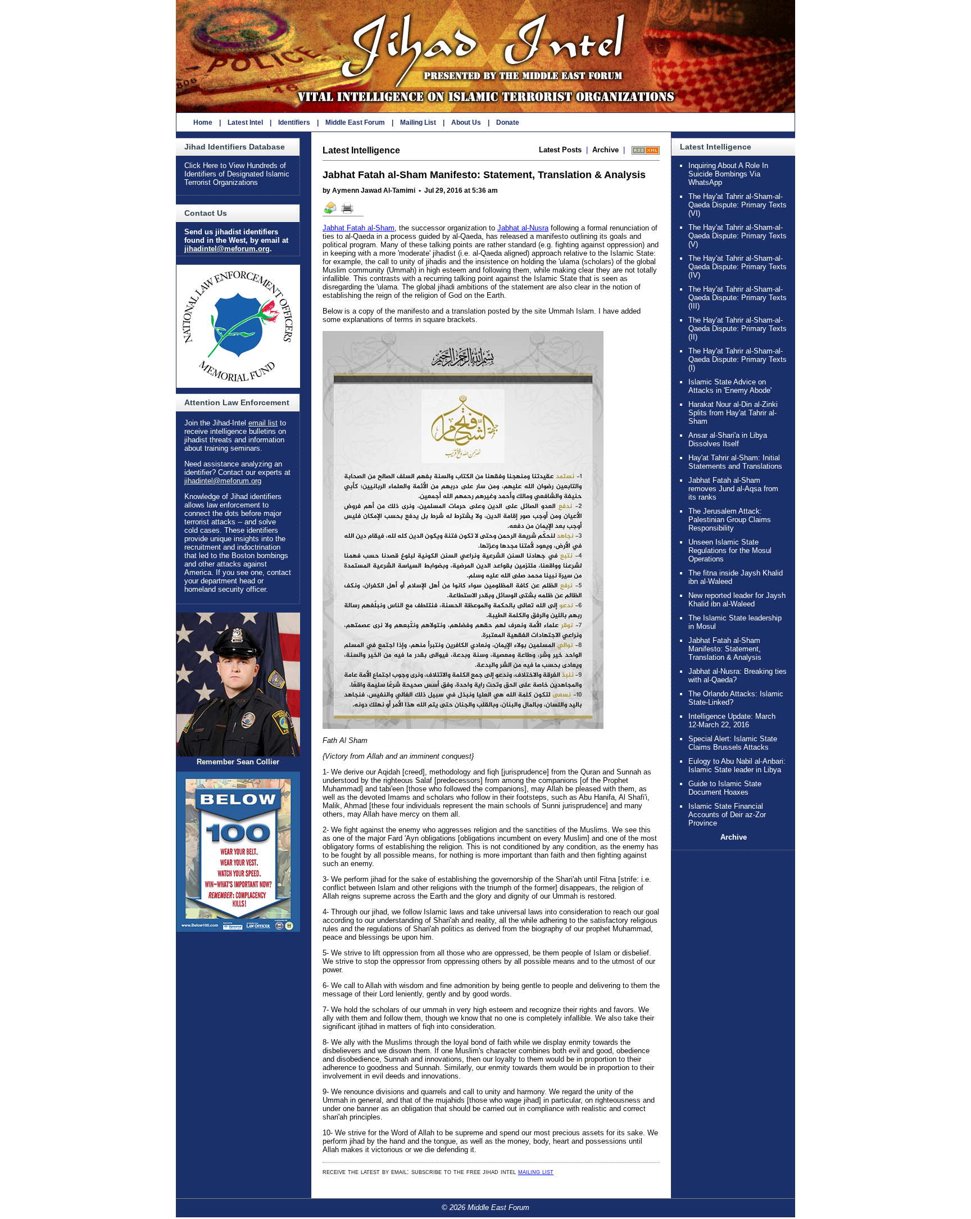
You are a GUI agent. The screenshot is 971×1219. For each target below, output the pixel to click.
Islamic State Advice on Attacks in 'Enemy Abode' (730, 386)
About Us (466, 122)
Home (202, 122)
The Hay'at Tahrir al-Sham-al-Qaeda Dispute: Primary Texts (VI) (737, 204)
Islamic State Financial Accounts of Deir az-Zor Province (727, 814)
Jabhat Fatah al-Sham (358, 228)
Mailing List (418, 122)
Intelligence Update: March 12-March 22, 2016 (731, 720)
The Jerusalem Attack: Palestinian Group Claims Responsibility (729, 519)
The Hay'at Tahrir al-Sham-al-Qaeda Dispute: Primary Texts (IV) (737, 266)
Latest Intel (245, 122)
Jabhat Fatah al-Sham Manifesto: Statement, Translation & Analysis (724, 648)
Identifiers (294, 122)
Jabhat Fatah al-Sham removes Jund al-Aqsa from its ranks (733, 488)
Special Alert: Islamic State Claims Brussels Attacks (732, 743)
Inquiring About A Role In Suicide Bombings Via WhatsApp (728, 174)
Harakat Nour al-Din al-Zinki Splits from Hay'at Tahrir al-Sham (733, 412)
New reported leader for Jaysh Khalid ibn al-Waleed (737, 599)
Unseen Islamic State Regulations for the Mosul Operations (730, 550)
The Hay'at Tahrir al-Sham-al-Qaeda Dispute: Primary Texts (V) (737, 235)
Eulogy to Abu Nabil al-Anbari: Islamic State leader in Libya (737, 765)
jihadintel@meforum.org (227, 248)
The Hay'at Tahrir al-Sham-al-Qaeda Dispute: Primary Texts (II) (737, 328)
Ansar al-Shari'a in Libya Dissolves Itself (727, 439)
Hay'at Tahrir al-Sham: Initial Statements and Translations (735, 462)
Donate (507, 122)
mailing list (535, 1171)
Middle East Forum (355, 122)
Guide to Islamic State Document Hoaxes (724, 788)
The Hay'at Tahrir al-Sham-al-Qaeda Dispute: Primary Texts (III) (737, 297)
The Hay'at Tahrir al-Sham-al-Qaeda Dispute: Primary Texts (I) (737, 359)
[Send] (331, 213)
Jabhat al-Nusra (522, 228)
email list (263, 423)
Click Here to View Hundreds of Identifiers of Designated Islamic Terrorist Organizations (236, 174)
